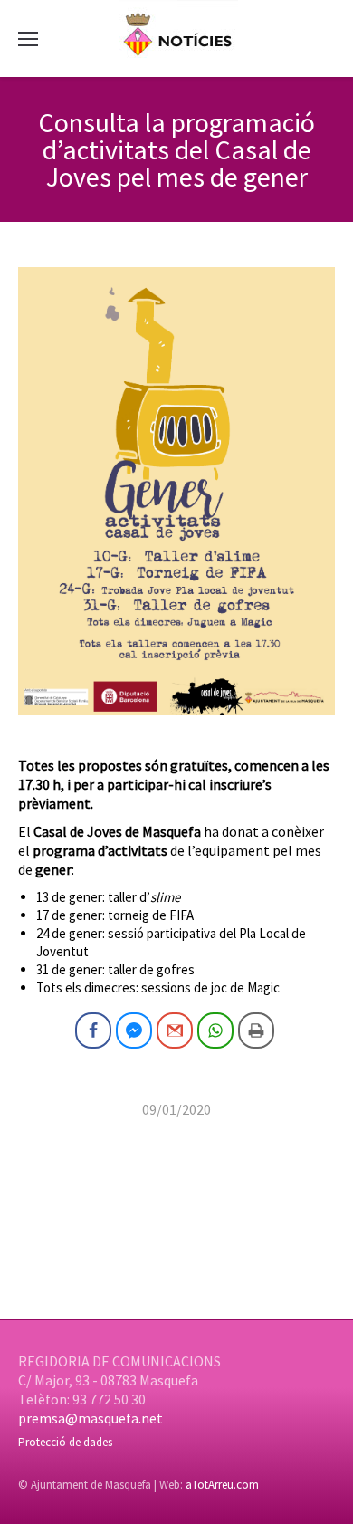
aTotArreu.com (222, 1484)
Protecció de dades (65, 1442)
